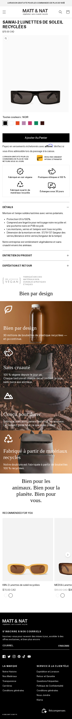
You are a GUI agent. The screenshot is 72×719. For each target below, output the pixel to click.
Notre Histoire (10, 672)
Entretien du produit (17, 255)
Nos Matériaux (10, 676)
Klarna (40, 700)
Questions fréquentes (47, 681)
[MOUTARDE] (10, 595)
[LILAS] (5, 595)
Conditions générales (13, 690)
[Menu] (4, 12)
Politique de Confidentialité (50, 686)
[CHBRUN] (62, 595)
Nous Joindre (43, 695)
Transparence (9, 681)
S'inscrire (63, 646)
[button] (60, 12)
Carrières (7, 686)
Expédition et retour (17, 265)
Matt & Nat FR (12, 714)
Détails (8, 207)
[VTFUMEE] (57, 595)
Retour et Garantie (46, 676)
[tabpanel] (36, 73)
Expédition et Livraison (48, 672)
